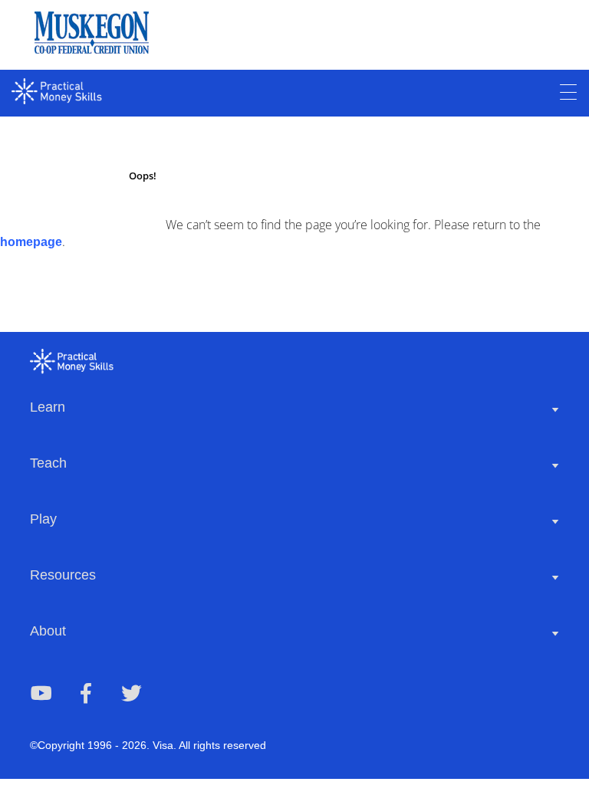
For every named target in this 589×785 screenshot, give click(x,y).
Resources (63, 575)
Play (43, 519)
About (48, 631)
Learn (47, 407)
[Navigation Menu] (568, 93)
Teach (48, 463)
